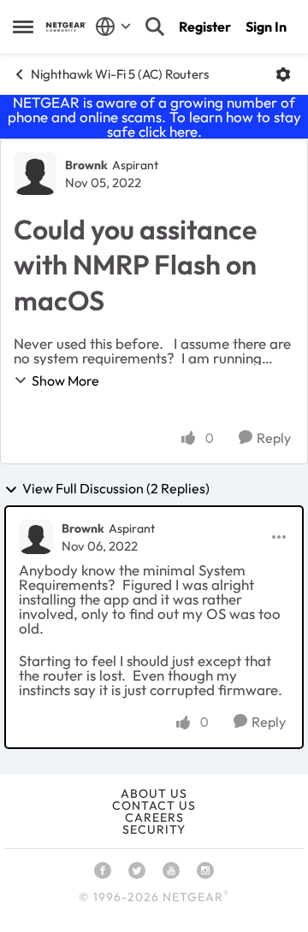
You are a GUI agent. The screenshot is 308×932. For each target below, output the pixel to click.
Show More (65, 380)
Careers (154, 817)
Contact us (154, 805)
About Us (154, 793)
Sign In (266, 26)
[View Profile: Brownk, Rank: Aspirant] (35, 173)
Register (205, 26)
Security (154, 829)
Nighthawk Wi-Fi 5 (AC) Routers (120, 74)
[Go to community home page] (66, 27)
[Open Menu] (283, 74)
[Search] (155, 26)
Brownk (86, 165)
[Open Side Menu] (23, 26)
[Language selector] (113, 26)
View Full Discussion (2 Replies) (116, 489)
